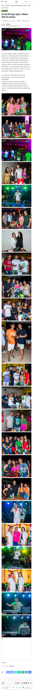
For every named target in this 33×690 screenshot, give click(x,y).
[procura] (26, 1)
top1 (13, 666)
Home (3, 5)
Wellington (8, 24)
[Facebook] (22, 683)
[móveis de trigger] (3, 2)
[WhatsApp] (30, 683)
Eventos (4, 10)
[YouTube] (26, 683)
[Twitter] (24, 683)
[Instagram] (28, 683)
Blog (7, 5)
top (10, 666)
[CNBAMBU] (16, 1)
